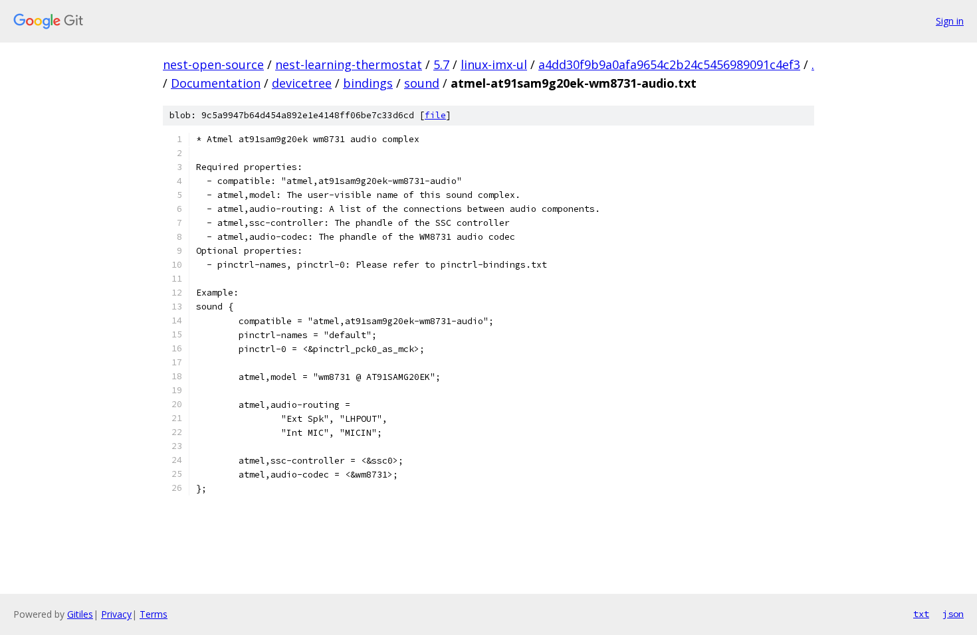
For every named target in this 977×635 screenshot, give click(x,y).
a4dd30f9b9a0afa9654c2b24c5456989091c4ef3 (669, 64)
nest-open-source (213, 64)
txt (921, 614)
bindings (368, 83)
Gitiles (80, 614)
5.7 (441, 64)
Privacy (116, 614)
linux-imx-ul (494, 64)
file (435, 115)
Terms (153, 614)
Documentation (216, 83)
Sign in (950, 21)
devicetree (302, 83)
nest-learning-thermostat (348, 64)
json (953, 614)
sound (421, 83)
